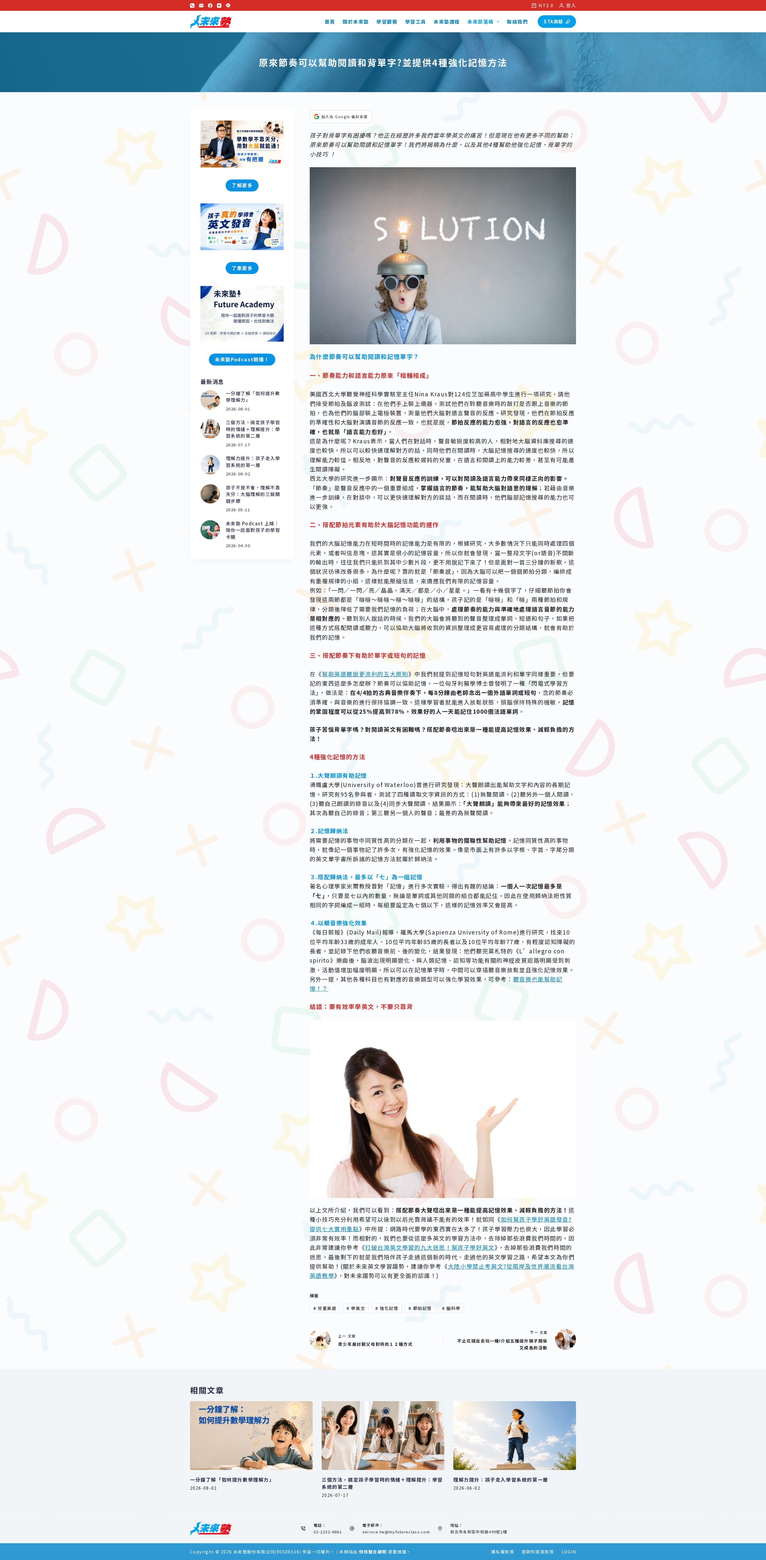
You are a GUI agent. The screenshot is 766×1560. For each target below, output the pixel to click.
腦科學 (451, 1308)
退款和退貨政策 (538, 1551)
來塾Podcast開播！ (242, 359)
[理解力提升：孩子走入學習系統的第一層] (210, 464)
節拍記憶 (420, 1308)
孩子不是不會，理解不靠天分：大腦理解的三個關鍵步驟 (253, 494)
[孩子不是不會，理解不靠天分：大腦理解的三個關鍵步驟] (210, 494)
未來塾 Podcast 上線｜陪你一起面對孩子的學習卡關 (253, 530)
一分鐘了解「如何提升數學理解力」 (232, 1479)
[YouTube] (219, 5)
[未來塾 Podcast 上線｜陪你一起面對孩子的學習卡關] (210, 530)
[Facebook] (210, 5)
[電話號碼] (192, 5)
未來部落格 (480, 21)
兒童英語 (325, 1308)
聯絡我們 (517, 21)
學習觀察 (386, 21)
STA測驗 (553, 21)
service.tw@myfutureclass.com (396, 1532)
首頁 (330, 21)
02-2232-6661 (328, 1532)
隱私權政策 (502, 1551)
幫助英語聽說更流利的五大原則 (365, 674)
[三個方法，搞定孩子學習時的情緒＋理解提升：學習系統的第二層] (210, 429)
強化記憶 (387, 1308)
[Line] (228, 5)
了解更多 (242, 185)
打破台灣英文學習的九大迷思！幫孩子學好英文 (430, 1247)
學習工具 (415, 21)
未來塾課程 (447, 21)
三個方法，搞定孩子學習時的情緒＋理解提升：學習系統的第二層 (253, 429)
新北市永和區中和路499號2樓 (478, 1532)
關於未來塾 (356, 21)
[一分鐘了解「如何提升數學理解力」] (210, 400)
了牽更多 (242, 268)
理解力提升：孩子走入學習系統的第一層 (253, 461)
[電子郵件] (201, 5)
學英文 (355, 1308)
